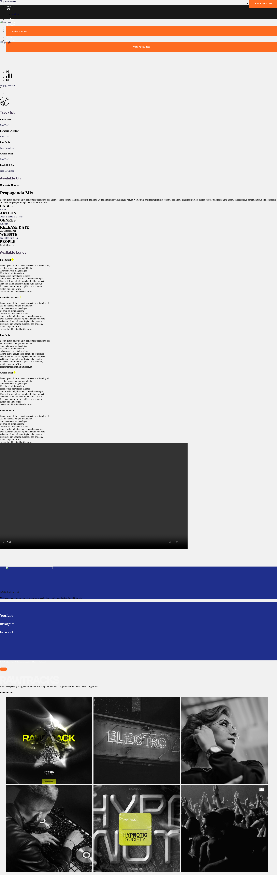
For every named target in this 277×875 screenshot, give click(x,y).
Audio (3, 209)
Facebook (7, 632)
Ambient (4, 224)
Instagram (7, 624)
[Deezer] (17, 185)
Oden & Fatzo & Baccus (11, 216)
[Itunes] (15, 185)
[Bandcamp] (12, 185)
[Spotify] (1, 185)
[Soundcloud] (8, 185)
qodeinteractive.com (9, 238)
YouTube (6, 615)
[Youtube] (4, 185)
